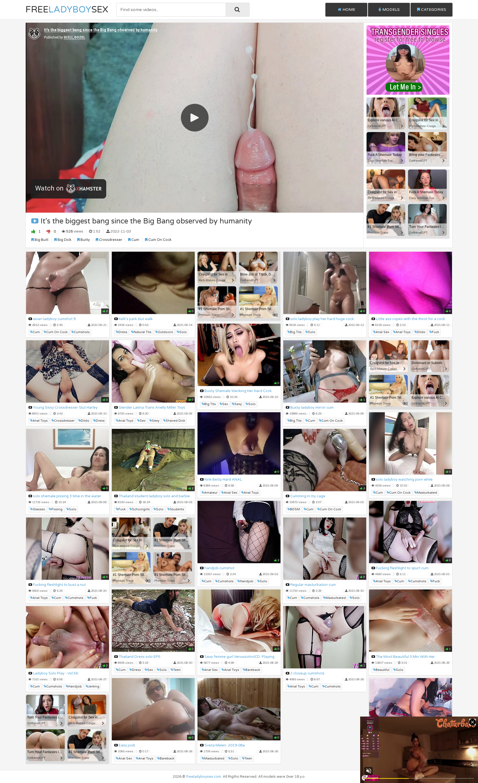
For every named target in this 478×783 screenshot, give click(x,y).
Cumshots (82, 332)
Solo (183, 332)
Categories (433, 9)
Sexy (238, 404)
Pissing (57, 509)
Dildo (421, 332)
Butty (85, 240)
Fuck (435, 332)
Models (390, 9)
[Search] (237, 9)
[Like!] (33, 231)
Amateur (210, 492)
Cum (135, 240)
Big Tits (296, 332)
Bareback (252, 670)
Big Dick (64, 240)
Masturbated (427, 492)
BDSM (295, 509)
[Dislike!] (48, 231)
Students (177, 509)
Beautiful (382, 670)
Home (348, 9)
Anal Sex (382, 332)
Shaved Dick (175, 421)
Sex (225, 404)
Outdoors (165, 332)
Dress (122, 332)
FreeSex (66, 9)
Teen (177, 670)
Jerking (93, 686)
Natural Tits (142, 332)
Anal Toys (403, 332)
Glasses (39, 509)
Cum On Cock (159, 240)
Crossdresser (110, 240)
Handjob (246, 581)
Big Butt (41, 240)
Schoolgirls (141, 509)
